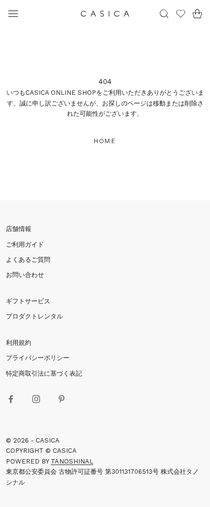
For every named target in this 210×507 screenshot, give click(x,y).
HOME (105, 141)
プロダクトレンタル (34, 316)
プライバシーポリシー (37, 357)
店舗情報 (18, 228)
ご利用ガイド (25, 244)
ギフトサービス (28, 301)
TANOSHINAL (72, 461)
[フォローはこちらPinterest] (61, 399)
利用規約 (18, 342)
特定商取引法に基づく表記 (44, 373)
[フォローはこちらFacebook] (11, 399)
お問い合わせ (25, 274)
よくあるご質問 (28, 259)
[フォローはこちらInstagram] (36, 399)
